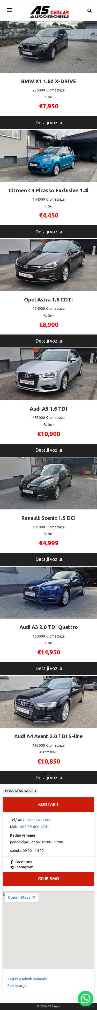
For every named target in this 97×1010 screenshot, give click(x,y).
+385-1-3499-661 (37, 820)
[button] (85, 998)
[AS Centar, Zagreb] (48, 11)
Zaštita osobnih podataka (28, 979)
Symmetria (88, 1006)
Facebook (23, 862)
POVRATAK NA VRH (20, 791)
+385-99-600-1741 (33, 827)
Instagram (24, 867)
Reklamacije (17, 985)
